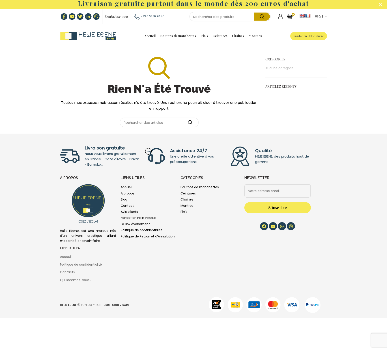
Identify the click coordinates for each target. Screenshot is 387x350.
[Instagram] (291, 226)
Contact (127, 205)
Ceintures (188, 193)
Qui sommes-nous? (75, 280)
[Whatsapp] (282, 226)
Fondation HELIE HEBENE (138, 218)
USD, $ (319, 16)
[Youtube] (273, 226)
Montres (187, 205)
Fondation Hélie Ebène (308, 36)
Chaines (187, 199)
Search (262, 17)
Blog (124, 199)
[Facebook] (264, 226)
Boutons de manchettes (200, 187)
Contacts (67, 272)
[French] (308, 16)
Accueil (126, 187)
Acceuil (65, 256)
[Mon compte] (280, 16)
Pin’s (184, 211)
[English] (302, 16)
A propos (127, 193)
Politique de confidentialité (142, 230)
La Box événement (135, 224)
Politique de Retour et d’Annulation (148, 236)
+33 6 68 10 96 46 (152, 16)
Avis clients (129, 211)
